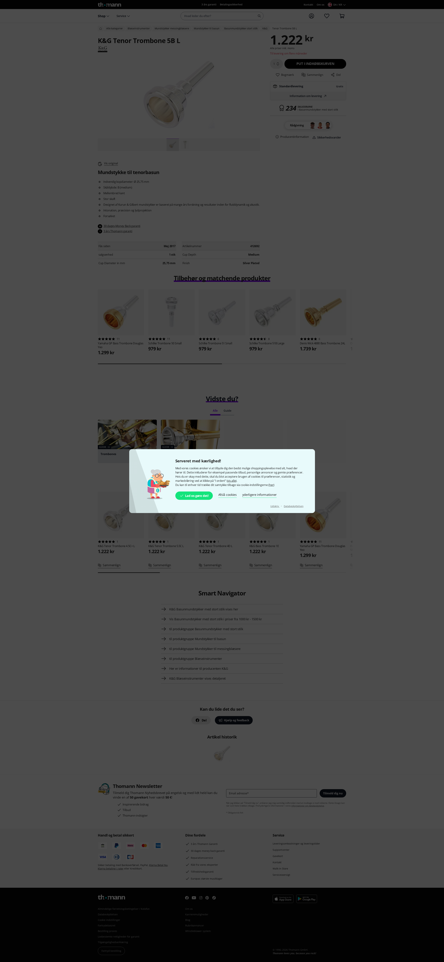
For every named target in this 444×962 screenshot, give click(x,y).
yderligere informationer (259, 495)
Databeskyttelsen (293, 506)
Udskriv (275, 506)
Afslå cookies (227, 495)
